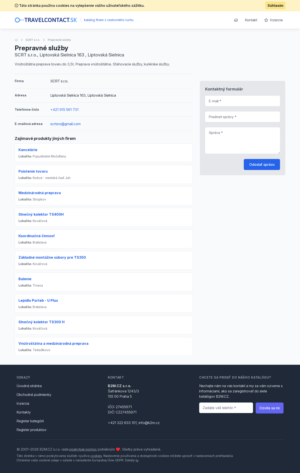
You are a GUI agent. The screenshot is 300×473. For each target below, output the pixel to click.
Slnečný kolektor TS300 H (41, 322)
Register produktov (31, 430)
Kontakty (23, 412)
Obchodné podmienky (33, 394)
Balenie (24, 279)
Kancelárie (27, 150)
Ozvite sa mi (269, 408)
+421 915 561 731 (64, 109)
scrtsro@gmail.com (65, 124)
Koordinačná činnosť (36, 236)
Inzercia (276, 20)
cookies (96, 456)
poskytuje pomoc (83, 449)
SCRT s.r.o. (33, 40)
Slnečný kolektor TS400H (41, 214)
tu (137, 460)
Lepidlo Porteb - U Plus (38, 300)
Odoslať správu (262, 164)
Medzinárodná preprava (39, 193)
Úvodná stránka (29, 386)
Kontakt (251, 20)
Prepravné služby (59, 40)
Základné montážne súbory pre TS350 (52, 257)
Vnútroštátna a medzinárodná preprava (53, 343)
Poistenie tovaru (33, 171)
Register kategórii (30, 421)
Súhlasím (275, 5)
